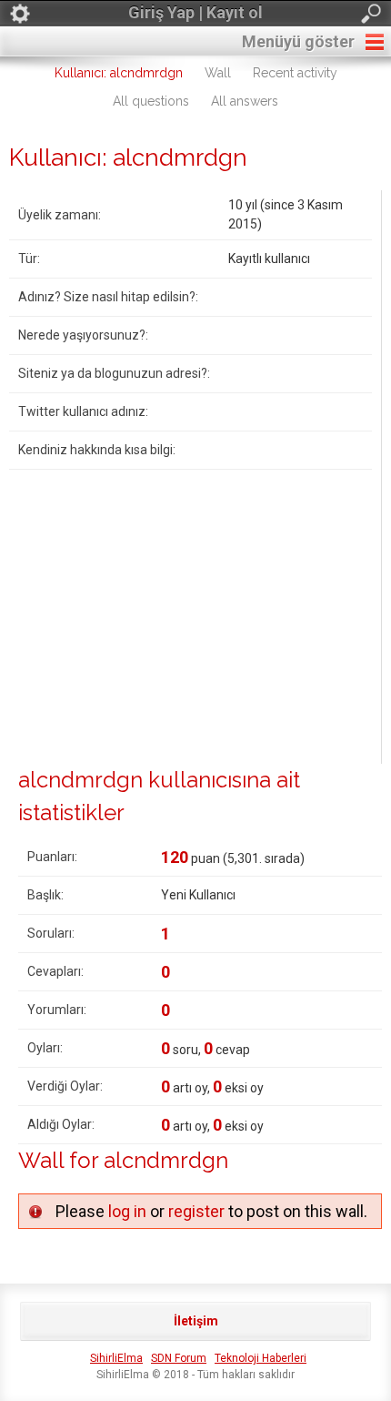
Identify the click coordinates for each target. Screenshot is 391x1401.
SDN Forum (178, 1358)
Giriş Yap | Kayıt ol (195, 12)
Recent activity (295, 73)
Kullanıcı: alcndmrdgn (119, 73)
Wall (218, 73)
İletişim (196, 1321)
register (196, 1211)
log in (127, 1211)
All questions (151, 101)
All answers (244, 101)
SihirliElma (116, 1358)
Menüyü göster (298, 41)
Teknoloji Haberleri (260, 1358)
